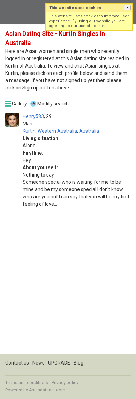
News (38, 363)
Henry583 (33, 116)
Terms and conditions (26, 382)
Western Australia (57, 131)
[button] (127, 7)
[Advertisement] (68, 286)
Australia (89, 131)
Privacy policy (65, 382)
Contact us (17, 363)
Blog (78, 363)
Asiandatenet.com (47, 390)
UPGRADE (59, 363)
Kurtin (29, 131)
